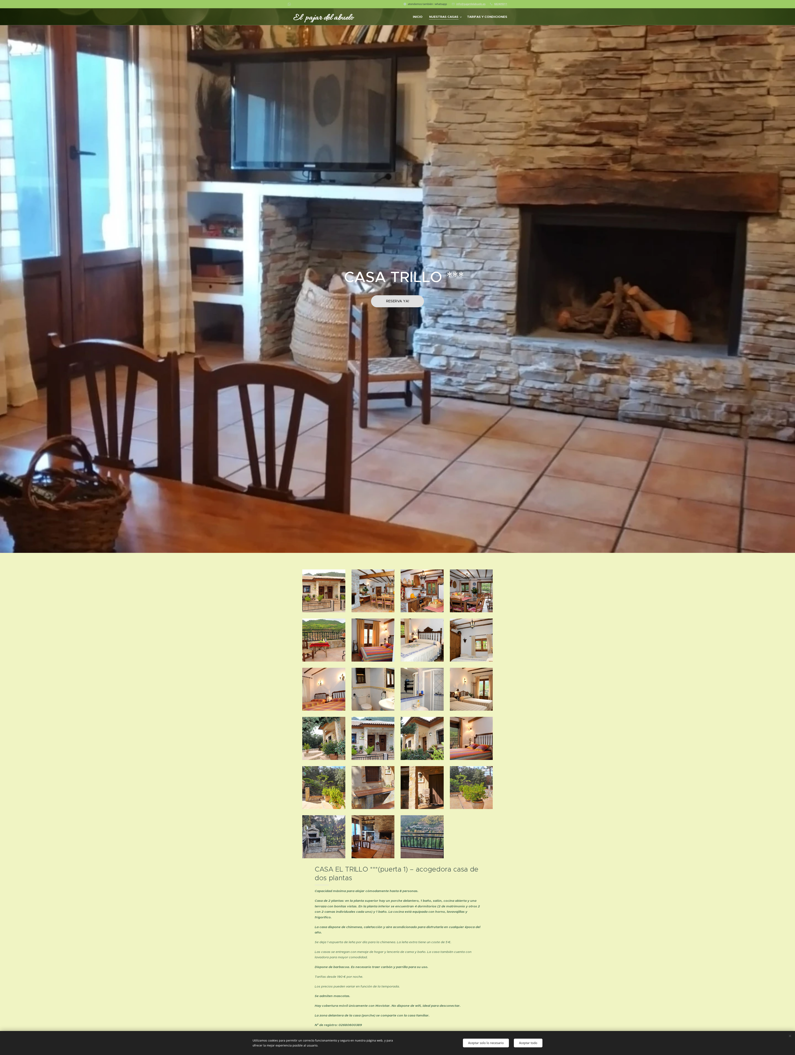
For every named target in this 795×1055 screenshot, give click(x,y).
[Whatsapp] (289, 4)
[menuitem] (419, 17)
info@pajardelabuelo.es (470, 4)
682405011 (500, 4)
